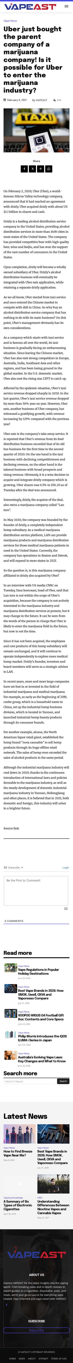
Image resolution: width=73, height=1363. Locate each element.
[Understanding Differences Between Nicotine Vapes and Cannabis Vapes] (53, 1184)
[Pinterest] (40, 168)
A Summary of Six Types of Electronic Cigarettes (18, 1205)
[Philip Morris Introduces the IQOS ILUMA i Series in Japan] (10, 1034)
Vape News (10, 21)
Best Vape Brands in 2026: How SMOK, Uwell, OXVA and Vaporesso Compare (40, 994)
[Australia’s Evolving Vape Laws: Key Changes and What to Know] (10, 1055)
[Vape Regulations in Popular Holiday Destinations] (10, 967)
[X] (32, 168)
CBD (39, 1197)
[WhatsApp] (48, 168)
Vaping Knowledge (13, 1197)
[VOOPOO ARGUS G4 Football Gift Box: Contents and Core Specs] (10, 1013)
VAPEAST (41, 100)
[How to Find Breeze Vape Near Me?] (20, 1134)
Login (65, 867)
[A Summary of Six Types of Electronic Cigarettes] (20, 1184)
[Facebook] (24, 168)
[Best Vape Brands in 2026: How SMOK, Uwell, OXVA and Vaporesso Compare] (10, 988)
